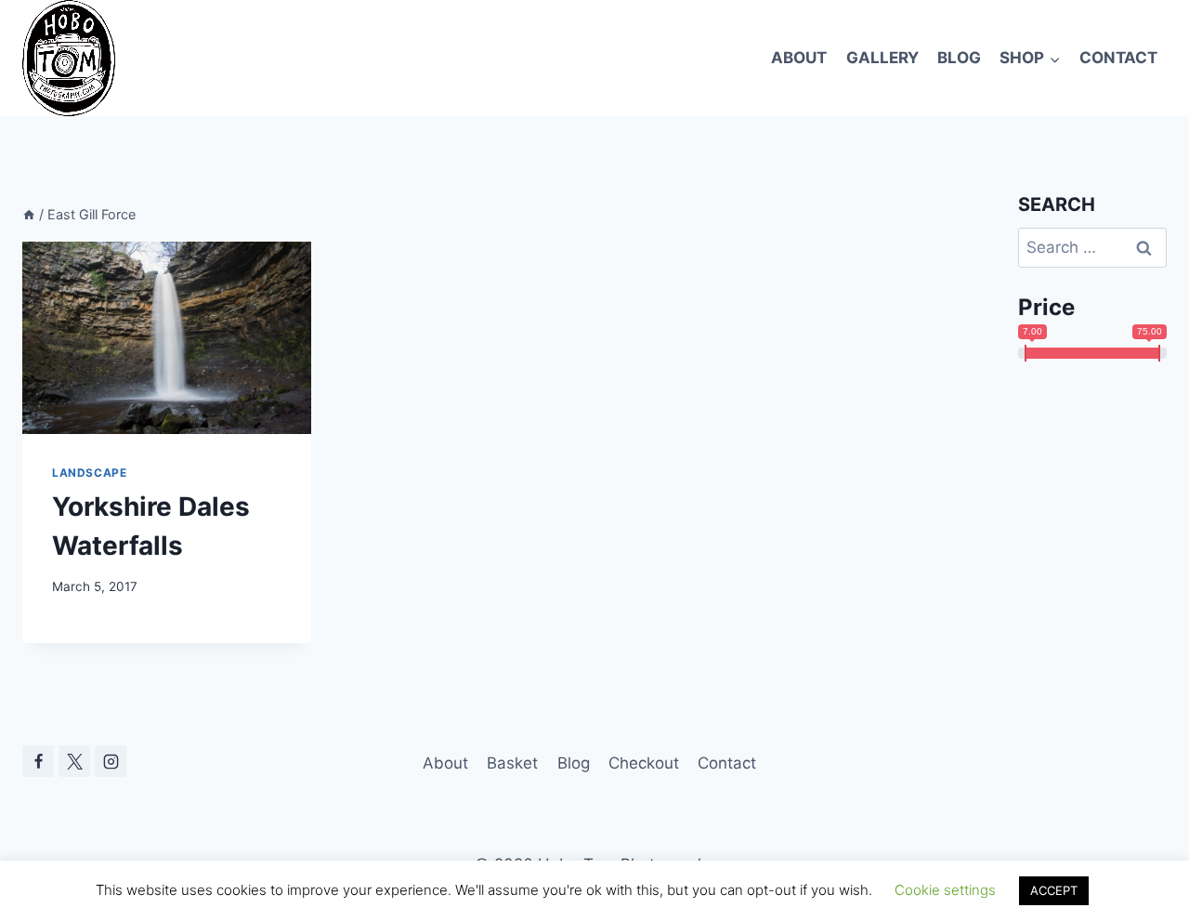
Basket (512, 763)
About (799, 57)
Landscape (89, 473)
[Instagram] (110, 761)
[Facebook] (38, 761)
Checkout (643, 763)
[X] (74, 761)
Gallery (882, 57)
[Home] (28, 214)
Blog (959, 57)
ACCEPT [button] (1054, 890)
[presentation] (166, 338)
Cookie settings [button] (945, 890)
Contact (1118, 57)
